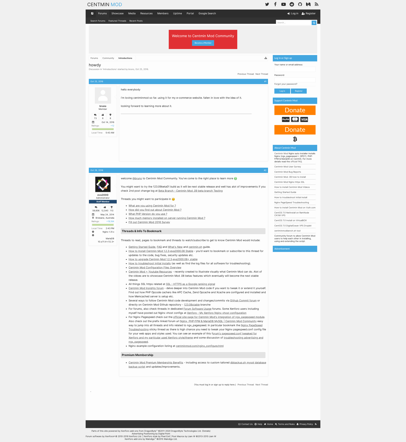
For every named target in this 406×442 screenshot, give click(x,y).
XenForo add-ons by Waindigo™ (140, 439)
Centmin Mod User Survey (287, 166)
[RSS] (316, 4)
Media (132, 13)
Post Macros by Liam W (194, 436)
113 (111, 210)
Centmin (104, 4)
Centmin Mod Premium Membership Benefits (156, 362)
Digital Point (164, 433)
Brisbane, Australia (105, 218)
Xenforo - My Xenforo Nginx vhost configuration (216, 312)
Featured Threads (117, 21)
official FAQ (296, 161)
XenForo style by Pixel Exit (157, 436)
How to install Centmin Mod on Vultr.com (295, 207)
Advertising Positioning (143, 433)
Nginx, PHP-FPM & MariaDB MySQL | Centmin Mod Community (218, 321)
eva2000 (102, 194)
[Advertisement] (144, 135)
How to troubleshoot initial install (290, 197)
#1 (265, 81)
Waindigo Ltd (170, 439)
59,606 (95, 210)
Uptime (177, 13)
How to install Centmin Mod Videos (292, 187)
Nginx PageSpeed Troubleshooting (291, 202)
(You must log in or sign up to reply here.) (215, 384)
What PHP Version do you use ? (148, 213)
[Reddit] (292, 4)
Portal (190, 13)
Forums (102, 13)
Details (206, 431)
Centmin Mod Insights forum (146, 288)
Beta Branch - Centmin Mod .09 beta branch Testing (190, 190)
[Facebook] (275, 4)
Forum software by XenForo (114, 436)
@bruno (137, 178)
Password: (279, 75)
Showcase (117, 13)
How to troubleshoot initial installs (150, 263)
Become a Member (203, 43)
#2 (265, 170)
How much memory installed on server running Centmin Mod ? (167, 218)
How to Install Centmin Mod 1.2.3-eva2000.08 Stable (161, 251)
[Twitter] (267, 4)
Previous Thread (246, 74)
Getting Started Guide (142, 246)
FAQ (159, 246)
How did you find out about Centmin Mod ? (155, 209)
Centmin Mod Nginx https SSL (289, 182)
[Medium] (308, 4)
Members (162, 13)
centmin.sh (195, 246)
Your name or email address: (288, 64)
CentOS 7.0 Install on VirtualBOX (290, 220)
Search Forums (97, 21)
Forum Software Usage (197, 308)
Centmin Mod (281, 153)
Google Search (207, 13)
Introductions (109, 69)
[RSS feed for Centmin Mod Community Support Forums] (316, 424)
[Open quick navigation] (92, 13)
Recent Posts (136, 21)
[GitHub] (300, 4)
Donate (295, 110)
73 (95, 118)
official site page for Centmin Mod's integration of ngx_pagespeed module (218, 317)
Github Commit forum (243, 300)
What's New (175, 246)
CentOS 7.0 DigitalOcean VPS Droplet (292, 225)
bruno (131, 69)
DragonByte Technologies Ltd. (186, 431)
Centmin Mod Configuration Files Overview (155, 267)
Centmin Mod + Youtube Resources (150, 271)
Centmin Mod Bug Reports (287, 172)
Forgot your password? (285, 84)
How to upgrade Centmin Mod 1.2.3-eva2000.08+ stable (163, 259)
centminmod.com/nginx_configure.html (200, 345)
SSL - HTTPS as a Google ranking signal (190, 284)
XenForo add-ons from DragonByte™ (139, 431)
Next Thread (261, 74)
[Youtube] (283, 4)
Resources (146, 13)
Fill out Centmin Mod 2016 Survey (149, 222)
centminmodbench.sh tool (287, 230)
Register (299, 91)
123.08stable (192, 304)
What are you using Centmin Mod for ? (152, 205)
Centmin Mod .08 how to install (290, 177)
